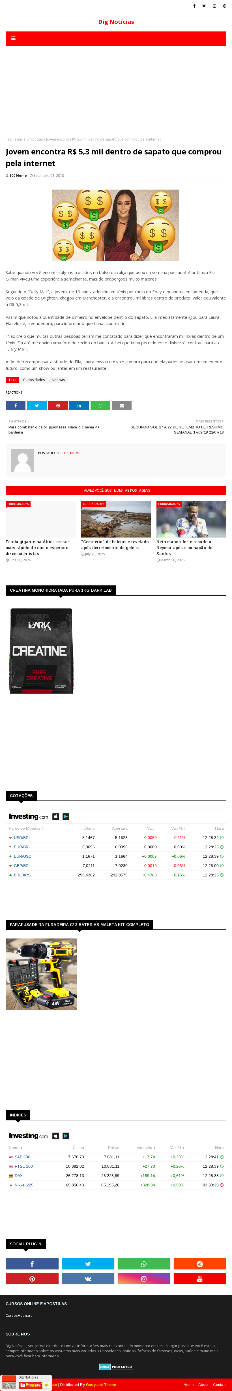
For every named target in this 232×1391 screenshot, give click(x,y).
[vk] (88, 1278)
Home (189, 1384)
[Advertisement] (116, 86)
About (203, 1384)
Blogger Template (41, 1384)
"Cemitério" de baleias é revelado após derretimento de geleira (115, 545)
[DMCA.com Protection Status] (116, 1368)
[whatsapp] (144, 1264)
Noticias (36, 139)
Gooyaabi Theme (101, 1384)
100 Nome (18, 175)
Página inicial (16, 139)
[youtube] (200, 1278)
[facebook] (194, 6)
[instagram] (214, 6)
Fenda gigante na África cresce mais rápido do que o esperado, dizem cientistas (38, 548)
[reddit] (200, 1264)
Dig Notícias (116, 22)
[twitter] (204, 6)
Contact (219, 1384)
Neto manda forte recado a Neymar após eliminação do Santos (184, 548)
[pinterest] (223, 6)
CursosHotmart (19, 1315)
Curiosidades (34, 379)
